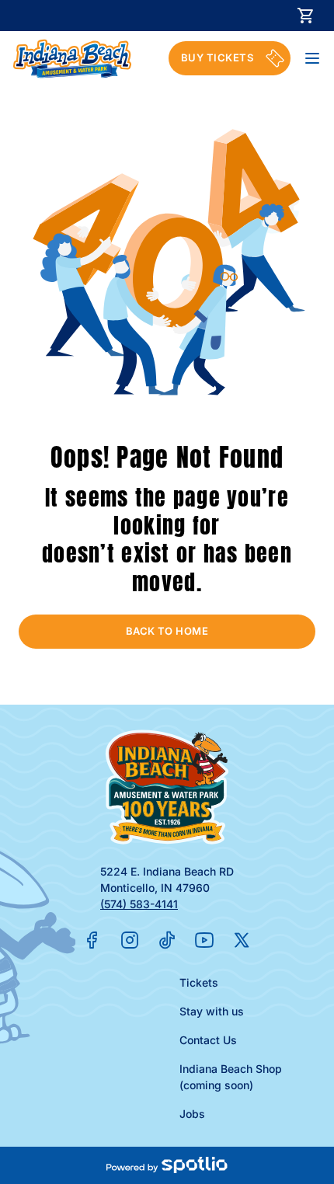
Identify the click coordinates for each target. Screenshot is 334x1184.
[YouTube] (204, 940)
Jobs (192, 1113)
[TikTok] (167, 940)
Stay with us (211, 1011)
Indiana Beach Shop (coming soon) (230, 1077)
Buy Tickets (217, 57)
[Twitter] (241, 940)
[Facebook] (92, 940)
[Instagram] (129, 940)
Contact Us (208, 1039)
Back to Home (167, 631)
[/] (72, 58)
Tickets (198, 982)
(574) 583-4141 (139, 904)
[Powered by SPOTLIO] (166, 1165)
